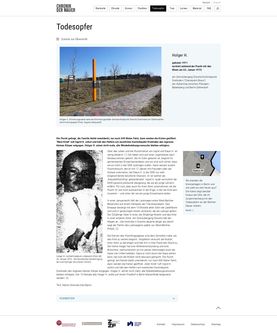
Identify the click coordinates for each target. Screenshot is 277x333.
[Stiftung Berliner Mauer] (137, 324)
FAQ (209, 8)
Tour (172, 8)
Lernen (183, 8)
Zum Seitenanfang (218, 308)
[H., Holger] (110, 114)
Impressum (178, 324)
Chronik (115, 8)
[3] (67, 278)
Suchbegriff (218, 8)
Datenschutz (198, 324)
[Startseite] (65, 10)
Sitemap (216, 324)
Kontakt (161, 324)
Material (197, 8)
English (217, 2)
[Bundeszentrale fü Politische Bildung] (69, 324)
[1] (126, 154)
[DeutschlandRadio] (95, 324)
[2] (117, 228)
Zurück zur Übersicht (74, 39)
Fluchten (142, 8)
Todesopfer (158, 8)
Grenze (128, 8)
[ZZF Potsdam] (117, 324)
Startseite (101, 8)
